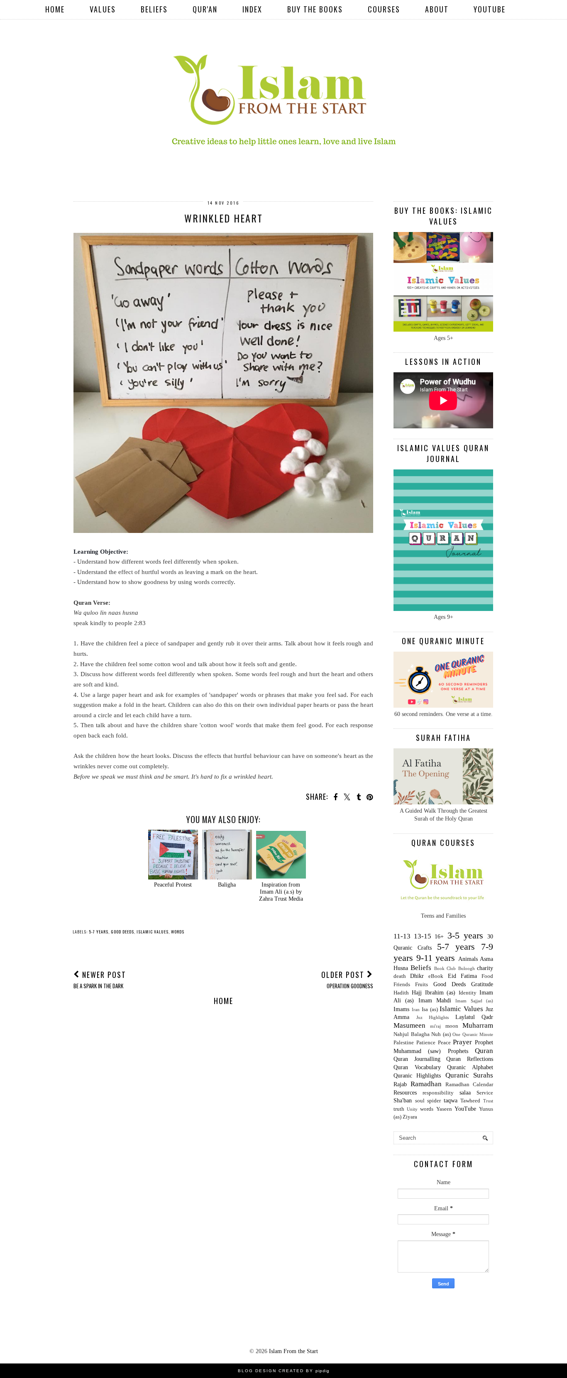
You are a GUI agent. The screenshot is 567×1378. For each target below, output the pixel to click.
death (399, 976)
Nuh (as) (441, 1034)
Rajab (400, 1084)
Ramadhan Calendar (469, 1084)
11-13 (402, 936)
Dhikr (417, 976)
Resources (405, 1093)
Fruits (421, 984)
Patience (425, 1043)
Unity (412, 1109)
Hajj (417, 993)
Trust (488, 1100)
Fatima (469, 976)
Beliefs (154, 9)
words (177, 931)
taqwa (450, 1100)
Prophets (458, 1051)
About (437, 9)
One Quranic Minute (472, 1034)
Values (103, 9)
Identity (468, 993)
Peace (444, 1043)
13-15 (422, 936)
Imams (401, 1009)
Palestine (403, 1043)
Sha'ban (402, 1100)
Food (487, 976)
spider (434, 1101)
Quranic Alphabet (470, 1067)
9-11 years (435, 958)
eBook (435, 976)
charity (485, 968)
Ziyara (410, 1117)
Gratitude (482, 984)
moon (451, 1026)
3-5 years (465, 935)
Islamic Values (153, 931)
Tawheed (470, 1101)
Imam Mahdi (434, 1000)
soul (420, 1101)
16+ (439, 936)
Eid (452, 976)
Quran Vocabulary (417, 1067)
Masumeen (409, 1025)
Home (55, 9)
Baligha (227, 885)
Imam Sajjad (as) (474, 1000)
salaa (465, 1093)
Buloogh (466, 968)
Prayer (462, 1042)
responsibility (438, 1093)
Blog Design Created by (284, 1370)
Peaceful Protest (173, 885)
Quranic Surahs (469, 1075)
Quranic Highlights (417, 1076)
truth (398, 1109)
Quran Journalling (416, 1059)
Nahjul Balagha (411, 1034)
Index (252, 9)
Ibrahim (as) (440, 993)
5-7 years (98, 931)
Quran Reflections (469, 1059)
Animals (468, 959)
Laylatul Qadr (474, 1017)
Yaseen (444, 1109)
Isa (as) (430, 1009)
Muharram (477, 1025)
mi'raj (435, 1026)
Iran (416, 1009)
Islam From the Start (293, 1351)
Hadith (401, 993)
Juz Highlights (432, 1017)
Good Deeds (122, 931)
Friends (401, 984)
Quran (484, 1051)
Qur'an (205, 9)
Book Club (445, 968)
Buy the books (315, 9)
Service (485, 1093)
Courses (384, 9)
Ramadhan (426, 1084)
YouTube (490, 9)
